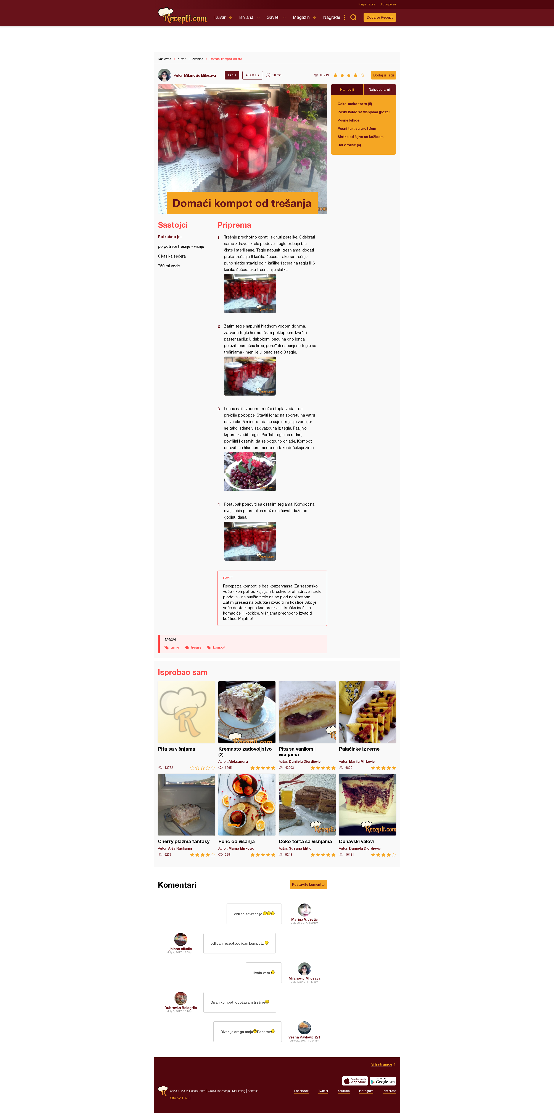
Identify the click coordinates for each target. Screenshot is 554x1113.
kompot (219, 647)
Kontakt (253, 1091)
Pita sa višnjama (186, 725)
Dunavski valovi (367, 815)
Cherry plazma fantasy (186, 815)
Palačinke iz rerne (367, 725)
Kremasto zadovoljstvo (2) (246, 725)
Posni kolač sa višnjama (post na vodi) (364, 112)
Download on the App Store (355, 1080)
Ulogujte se (388, 4)
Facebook (301, 1091)
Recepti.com (183, 15)
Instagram (366, 1091)
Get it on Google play (383, 1080)
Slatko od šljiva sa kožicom (360, 137)
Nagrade (331, 17)
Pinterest (389, 1091)
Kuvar (220, 17)
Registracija (367, 4)
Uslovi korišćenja (219, 1091)
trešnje (196, 647)
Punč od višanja (246, 815)
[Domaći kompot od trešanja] (270, 293)
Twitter (323, 1091)
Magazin (301, 17)
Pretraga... (353, 17)
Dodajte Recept (380, 17)
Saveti (273, 17)
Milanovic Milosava (200, 75)
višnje (175, 647)
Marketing (238, 1091)
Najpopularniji (380, 89)
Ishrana (246, 17)
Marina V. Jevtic (304, 919)
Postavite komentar (308, 884)
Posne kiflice (348, 120)
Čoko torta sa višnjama (307, 815)
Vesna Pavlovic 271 (304, 1037)
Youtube (344, 1091)
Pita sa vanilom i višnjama (307, 725)
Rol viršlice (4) (349, 145)
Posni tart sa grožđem (357, 128)
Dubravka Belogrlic (180, 1008)
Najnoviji (347, 89)
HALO (186, 1098)
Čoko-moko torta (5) (355, 104)
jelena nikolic (181, 949)
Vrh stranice (381, 1064)
